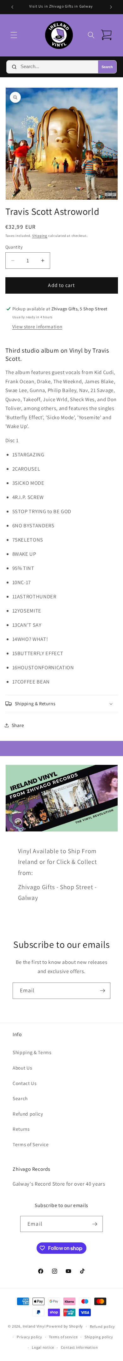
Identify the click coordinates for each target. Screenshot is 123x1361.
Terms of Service (31, 1144)
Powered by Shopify (64, 1326)
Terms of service (63, 1337)
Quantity (14, 247)
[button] (13, 35)
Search (107, 67)
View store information (37, 326)
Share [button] (18, 725)
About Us (22, 1068)
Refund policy (28, 1114)
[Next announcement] (111, 7)
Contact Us (25, 1083)
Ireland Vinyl (34, 1326)
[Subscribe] (102, 991)
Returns (21, 1129)
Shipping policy (99, 1337)
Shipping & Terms (32, 1052)
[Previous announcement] (12, 7)
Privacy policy (29, 1337)
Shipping (39, 235)
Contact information (79, 1347)
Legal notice (43, 1347)
